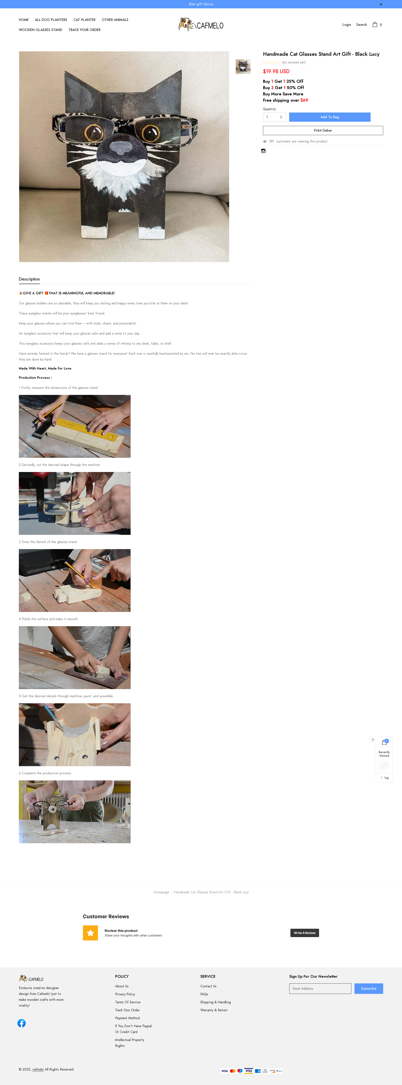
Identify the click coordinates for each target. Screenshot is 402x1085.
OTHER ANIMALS (115, 20)
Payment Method (127, 1018)
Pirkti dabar (323, 130)
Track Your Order (127, 1010)
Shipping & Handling (215, 1002)
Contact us (208, 986)
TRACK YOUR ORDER (84, 30)
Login (347, 24)
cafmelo (38, 1069)
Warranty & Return (213, 1010)
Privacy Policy (125, 994)
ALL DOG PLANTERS (51, 20)
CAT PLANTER (84, 20)
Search (361, 24)
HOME (24, 20)
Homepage (161, 892)
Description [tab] (29, 279)
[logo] (201, 24)
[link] (243, 66)
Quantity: (270, 109)
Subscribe (368, 988)
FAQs (204, 994)
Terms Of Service (127, 1002)
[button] (284, 62)
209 (272, 141)
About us (122, 986)
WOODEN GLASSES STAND (40, 30)
